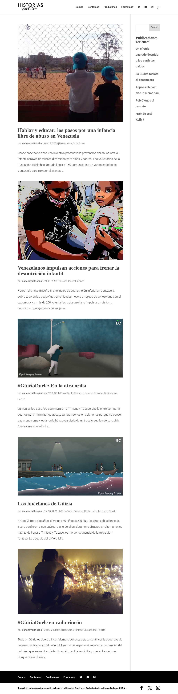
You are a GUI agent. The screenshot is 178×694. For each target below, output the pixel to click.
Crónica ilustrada (83, 393)
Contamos (93, 7)
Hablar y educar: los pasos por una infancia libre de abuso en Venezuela (66, 133)
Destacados (65, 143)
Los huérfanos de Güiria (45, 503)
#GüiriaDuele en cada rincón (50, 622)
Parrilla (21, 399)
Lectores (102, 511)
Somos (79, 7)
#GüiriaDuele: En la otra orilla (52, 385)
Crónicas (98, 393)
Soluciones (79, 143)
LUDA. (122, 688)
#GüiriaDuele (66, 393)
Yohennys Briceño (32, 143)
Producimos (110, 7)
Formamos (127, 7)
